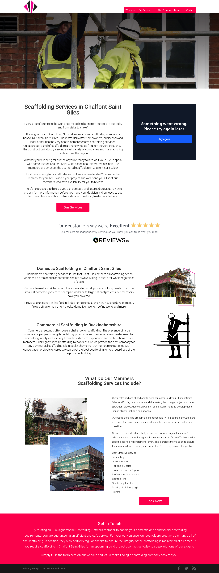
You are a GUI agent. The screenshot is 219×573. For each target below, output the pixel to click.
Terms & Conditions (53, 568)
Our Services (145, 10)
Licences (178, 10)
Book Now (154, 501)
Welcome (130, 10)
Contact (190, 10)
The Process (164, 10)
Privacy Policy (31, 568)
